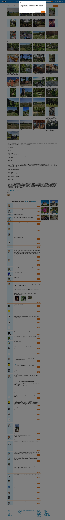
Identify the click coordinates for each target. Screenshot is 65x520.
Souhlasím (43, 11)
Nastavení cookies (38, 11)
